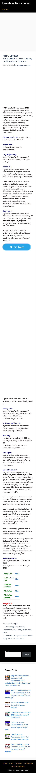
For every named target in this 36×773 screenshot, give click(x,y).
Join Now (18, 247)
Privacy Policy (28, 763)
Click (17, 585)
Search (7, 651)
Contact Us (18, 763)
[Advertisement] (18, 32)
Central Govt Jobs (11, 624)
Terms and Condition (18, 766)
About (11, 763)
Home (5, 763)
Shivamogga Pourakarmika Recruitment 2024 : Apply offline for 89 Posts (17, 630)
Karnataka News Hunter (16, 3)
